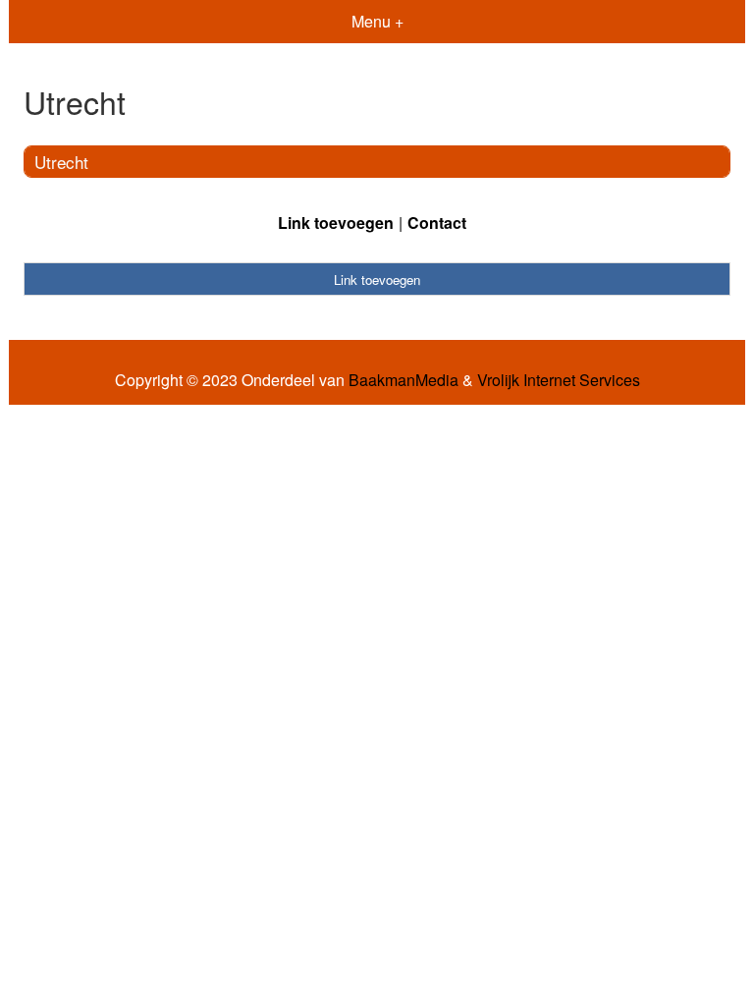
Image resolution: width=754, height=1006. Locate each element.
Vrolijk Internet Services (558, 380)
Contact (436, 222)
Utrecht (61, 161)
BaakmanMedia (403, 380)
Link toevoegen (336, 222)
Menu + (377, 21)
